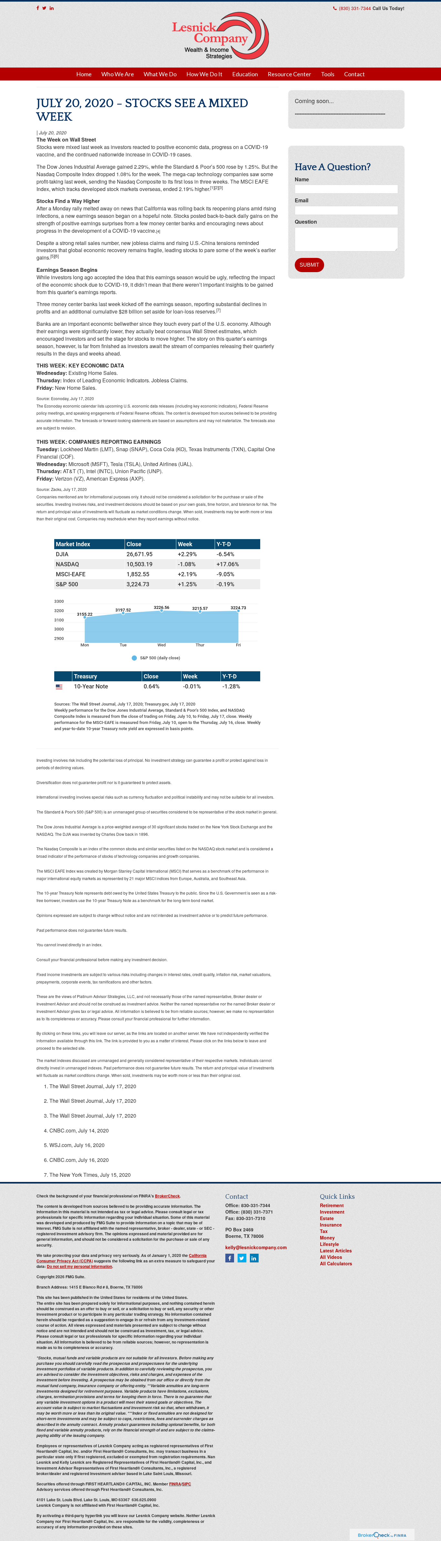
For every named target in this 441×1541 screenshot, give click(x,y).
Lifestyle (329, 1244)
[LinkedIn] (52, 8)
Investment (332, 1211)
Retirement (332, 1205)
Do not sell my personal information (79, 1266)
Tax (324, 1231)
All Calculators (336, 1263)
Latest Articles (336, 1250)
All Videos (331, 1257)
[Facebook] (37, 8)
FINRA (175, 1484)
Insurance (331, 1224)
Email (301, 200)
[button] (118, 74)
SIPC (186, 1484)
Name (302, 179)
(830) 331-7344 (355, 8)
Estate (327, 1218)
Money (327, 1237)
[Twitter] (44, 8)
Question (306, 221)
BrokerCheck (167, 1196)
